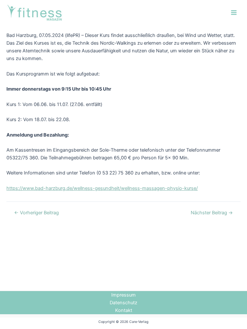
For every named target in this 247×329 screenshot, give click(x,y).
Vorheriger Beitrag (36, 212)
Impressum (123, 295)
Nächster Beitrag (212, 212)
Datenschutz (123, 303)
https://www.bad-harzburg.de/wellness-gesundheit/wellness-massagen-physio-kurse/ (102, 188)
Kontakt (123, 310)
